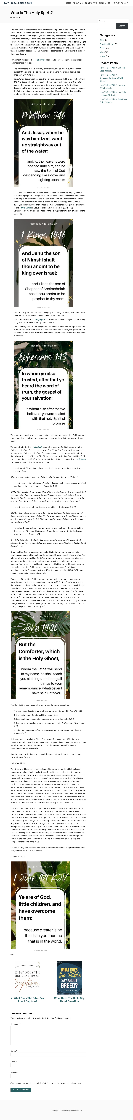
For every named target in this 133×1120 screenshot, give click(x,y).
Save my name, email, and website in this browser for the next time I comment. (47, 1083)
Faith (12, 954)
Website (13, 1072)
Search (102, 21)
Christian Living (106, 44)
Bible (102, 40)
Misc (102, 52)
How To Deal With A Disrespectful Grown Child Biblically (111, 78)
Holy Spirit (40, 60)
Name (13, 1051)
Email (13, 1062)
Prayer (102, 56)
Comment (15, 1024)
